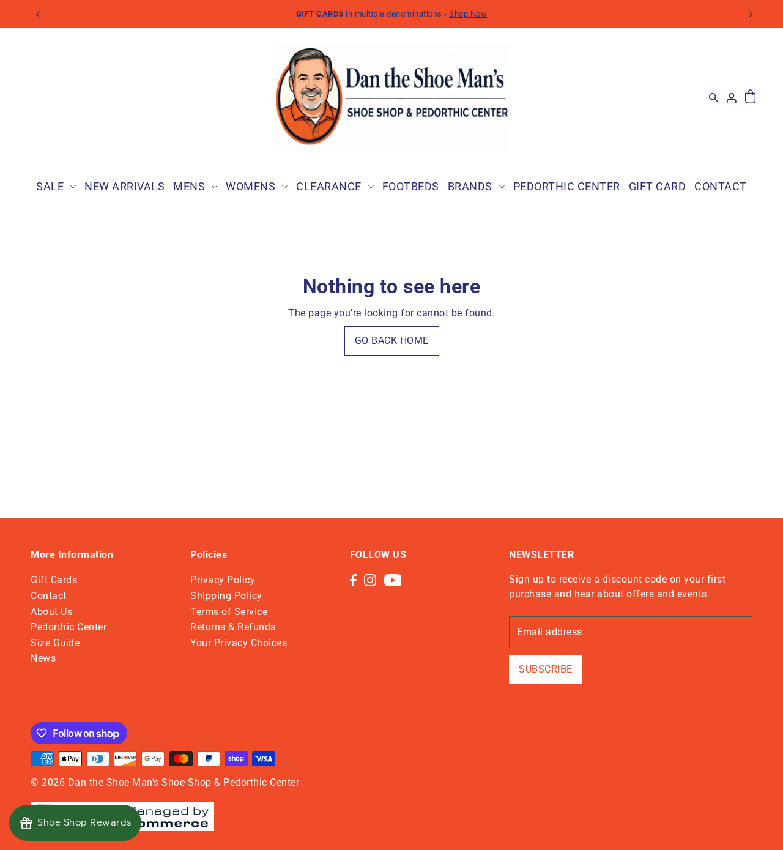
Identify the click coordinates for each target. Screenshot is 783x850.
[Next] (750, 14)
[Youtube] (393, 579)
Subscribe (546, 669)
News (43, 658)
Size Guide (55, 643)
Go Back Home (392, 340)
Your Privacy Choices (238, 643)
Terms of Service (228, 611)
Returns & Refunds (233, 627)
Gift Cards (54, 580)
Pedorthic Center (68, 627)
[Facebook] (353, 579)
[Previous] (38, 14)
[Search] (714, 97)
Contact (49, 596)
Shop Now (468, 13)
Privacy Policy (222, 580)
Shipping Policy (226, 596)
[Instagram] (370, 579)
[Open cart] (750, 97)
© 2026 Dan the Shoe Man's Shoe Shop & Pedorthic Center (165, 782)
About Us (51, 611)
